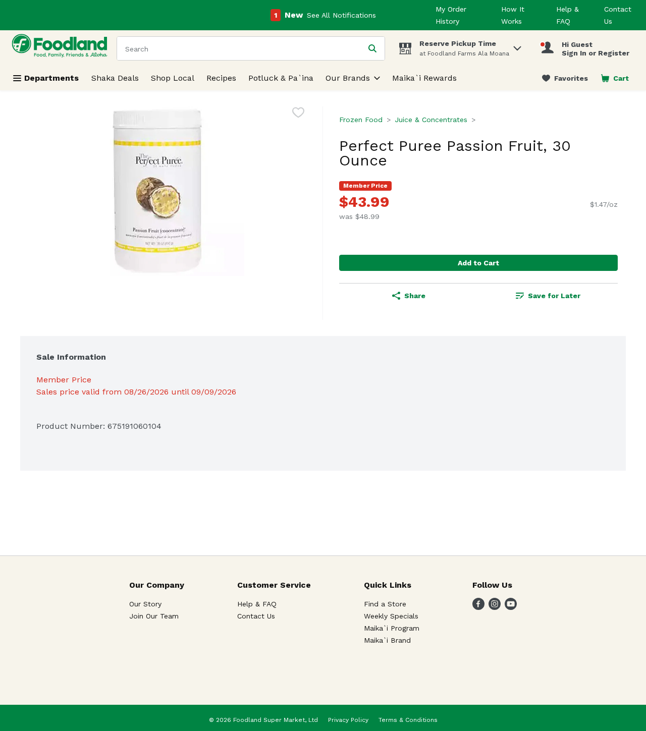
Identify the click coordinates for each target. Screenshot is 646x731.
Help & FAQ (257, 604)
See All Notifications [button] (341, 15)
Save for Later (554, 296)
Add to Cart (478, 263)
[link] (565, 78)
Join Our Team (154, 616)
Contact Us (256, 616)
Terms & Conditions (408, 719)
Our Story (145, 604)
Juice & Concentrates (431, 120)
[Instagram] (495, 607)
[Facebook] (478, 607)
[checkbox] (298, 114)
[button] (517, 45)
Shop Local (172, 78)
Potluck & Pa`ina (280, 78)
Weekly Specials (391, 616)
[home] (62, 48)
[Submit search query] (372, 48)
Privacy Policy (348, 719)
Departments (51, 78)
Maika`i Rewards (424, 78)
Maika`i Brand (387, 640)
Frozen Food (361, 120)
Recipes (221, 78)
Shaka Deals (115, 78)
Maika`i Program (391, 628)
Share (414, 296)
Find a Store (385, 604)
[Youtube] (511, 607)
